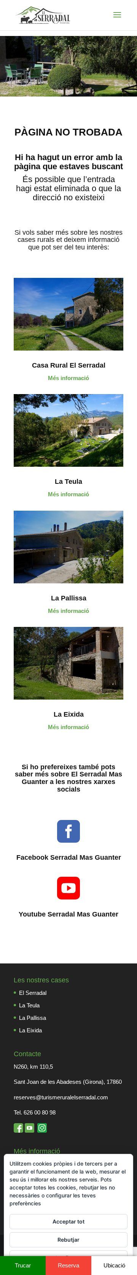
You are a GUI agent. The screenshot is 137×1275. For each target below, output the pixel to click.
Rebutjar (68, 1239)
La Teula (68, 481)
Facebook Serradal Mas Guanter (68, 857)
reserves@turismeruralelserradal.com (61, 1097)
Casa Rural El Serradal (68, 365)
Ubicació (114, 1265)
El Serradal (32, 993)
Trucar (23, 1265)
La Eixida (69, 714)
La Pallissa (68, 598)
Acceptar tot (68, 1221)
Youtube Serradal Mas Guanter (68, 914)
